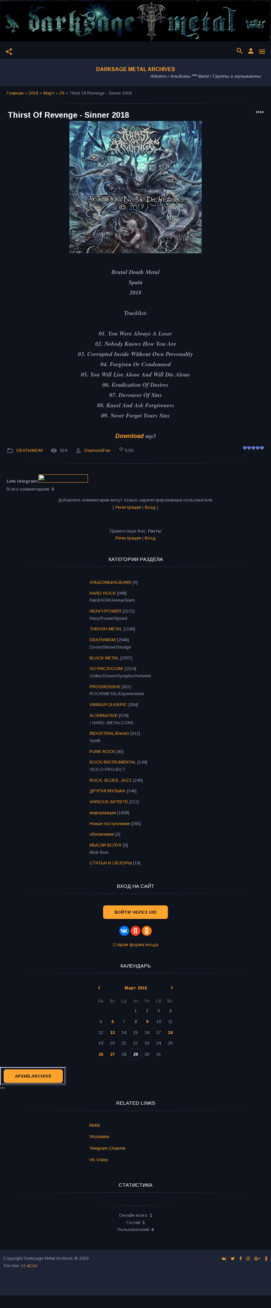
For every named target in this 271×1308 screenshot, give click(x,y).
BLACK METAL (104, 657)
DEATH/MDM (30, 450)
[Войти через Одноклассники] (147, 931)
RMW (94, 1125)
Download (129, 436)
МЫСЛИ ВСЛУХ (106, 845)
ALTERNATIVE (104, 715)
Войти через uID (135, 912)
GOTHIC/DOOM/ (106, 668)
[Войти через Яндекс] (135, 931)
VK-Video (98, 1159)
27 (112, 1054)
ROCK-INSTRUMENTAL (113, 762)
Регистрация (128, 507)
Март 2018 (136, 987)
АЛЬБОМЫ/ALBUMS (110, 582)
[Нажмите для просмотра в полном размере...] (135, 251)
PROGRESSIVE (105, 686)
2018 (33, 93)
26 (100, 1054)
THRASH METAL (106, 628)
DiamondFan (97, 450)
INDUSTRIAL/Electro (109, 733)
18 (170, 1032)
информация (103, 812)
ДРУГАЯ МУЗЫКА (108, 790)
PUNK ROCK (102, 751)
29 (61, 93)
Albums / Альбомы (170, 76)
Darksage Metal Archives (135, 69)
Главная (15, 93)
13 (112, 1032)
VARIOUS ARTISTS (109, 801)
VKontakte (99, 1136)
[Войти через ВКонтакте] (124, 931)
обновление (102, 834)
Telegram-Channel (107, 1148)
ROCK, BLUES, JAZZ (111, 780)
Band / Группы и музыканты (229, 76)
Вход (150, 507)
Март (48, 93)
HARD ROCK (103, 593)
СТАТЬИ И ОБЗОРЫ (111, 862)
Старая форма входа (135, 944)
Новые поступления (110, 823)
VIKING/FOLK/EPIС (108, 704)
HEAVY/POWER (105, 611)
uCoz (32, 1265)
